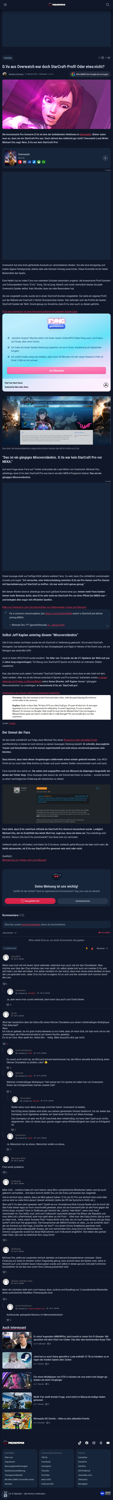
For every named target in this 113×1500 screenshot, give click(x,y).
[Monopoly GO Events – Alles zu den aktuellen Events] (17, 1421)
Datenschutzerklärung (15, 1471)
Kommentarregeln (31, 924)
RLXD (30, 1053)
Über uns (9, 1457)
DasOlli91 (32, 993)
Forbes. (12, 723)
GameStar (82, 1457)
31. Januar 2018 (55, 625)
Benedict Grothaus (16, 74)
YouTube (45, 1475)
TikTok (44, 1457)
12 (99, 58)
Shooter (21, 158)
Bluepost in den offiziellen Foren (80, 740)
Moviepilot (83, 1484)
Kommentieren (83, 901)
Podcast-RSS (47, 1484)
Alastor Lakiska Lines (36, 1309)
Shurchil (36, 1101)
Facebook (45, 1462)
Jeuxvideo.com (85, 1475)
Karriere (8, 1484)
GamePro (82, 1462)
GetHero (82, 1466)
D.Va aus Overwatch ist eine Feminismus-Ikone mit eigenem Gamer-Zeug (40, 311)
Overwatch (85, 134)
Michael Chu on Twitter (14, 860)
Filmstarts (83, 1479)
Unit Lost (32, 860)
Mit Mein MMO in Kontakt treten (19, 1479)
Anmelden (105, 932)
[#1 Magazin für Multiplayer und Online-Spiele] (56, 4)
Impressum (10, 1462)
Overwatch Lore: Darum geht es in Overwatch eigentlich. (31, 693)
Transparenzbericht (14, 1475)
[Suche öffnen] (108, 5)
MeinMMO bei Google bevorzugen (92, 74)
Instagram (46, 1466)
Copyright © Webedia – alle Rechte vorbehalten (23, 1494)
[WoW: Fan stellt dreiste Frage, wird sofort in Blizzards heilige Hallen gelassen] (17, 1400)
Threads (45, 1471)
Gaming (7, 58)
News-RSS (46, 1479)
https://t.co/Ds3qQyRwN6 (58, 613)
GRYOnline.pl (84, 1471)
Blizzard (42, 860)
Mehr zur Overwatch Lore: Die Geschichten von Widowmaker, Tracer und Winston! (44, 607)
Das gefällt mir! (32, 901)
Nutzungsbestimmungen (16, 1466)
